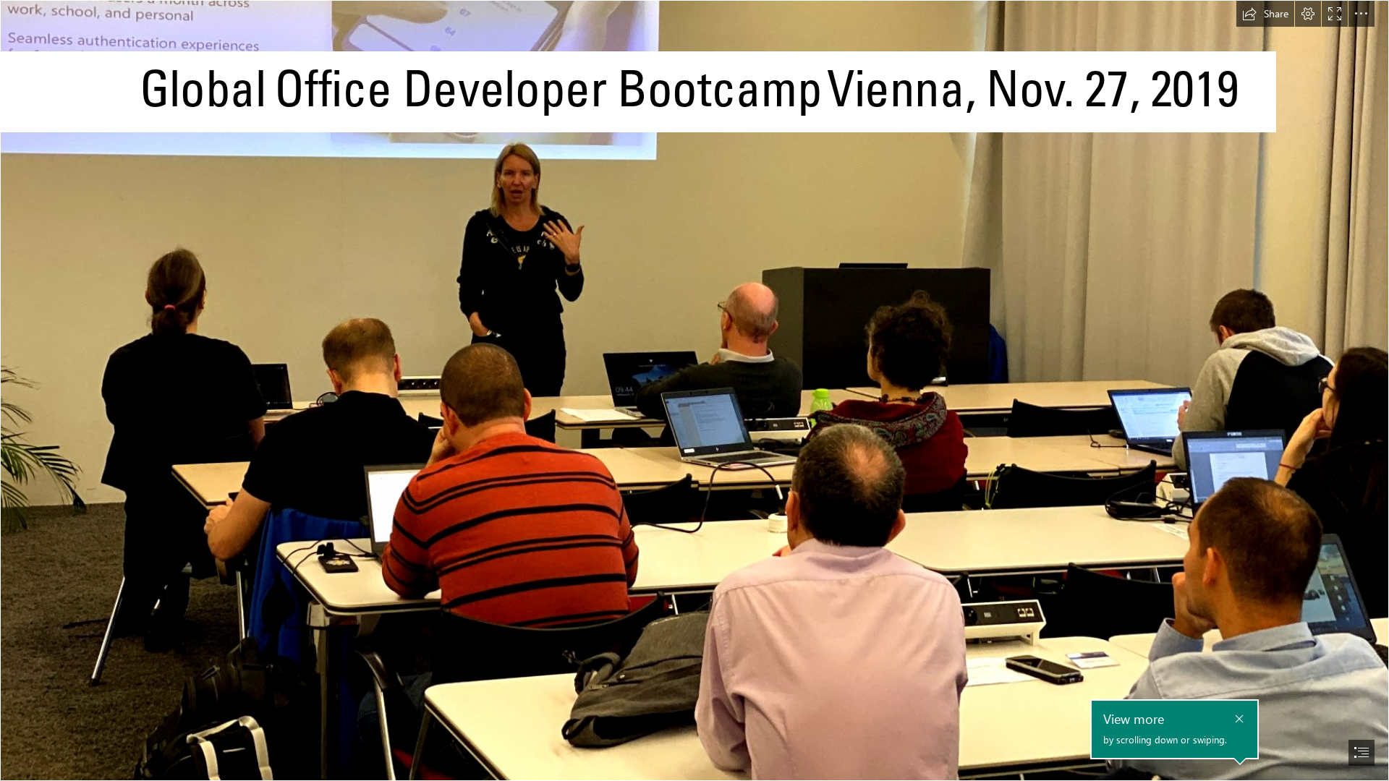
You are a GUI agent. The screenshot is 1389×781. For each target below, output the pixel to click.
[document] (694, 390)
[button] (1265, 14)
